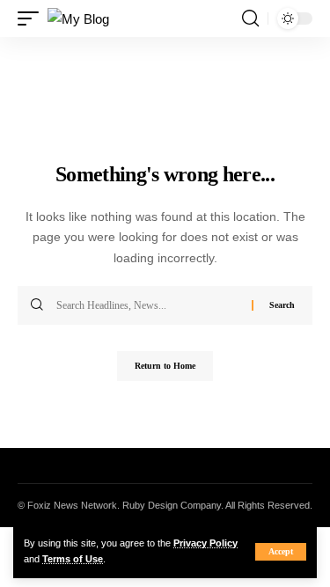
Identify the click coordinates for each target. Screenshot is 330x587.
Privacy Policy (205, 543)
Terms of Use (72, 559)
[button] (280, 552)
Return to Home (165, 366)
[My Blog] (78, 19)
